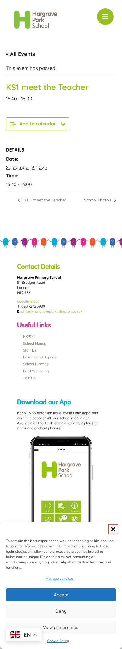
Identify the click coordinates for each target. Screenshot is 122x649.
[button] (113, 529)
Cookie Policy (58, 641)
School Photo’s (98, 200)
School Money (34, 343)
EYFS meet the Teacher (43, 200)
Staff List (30, 350)
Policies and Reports (40, 357)
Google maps (28, 301)
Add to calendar (38, 124)
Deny (61, 611)
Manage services (60, 578)
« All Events (20, 54)
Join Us (29, 378)
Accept (61, 595)
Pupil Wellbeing (36, 371)
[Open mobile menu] (105, 16)
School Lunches (36, 364)
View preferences (61, 627)
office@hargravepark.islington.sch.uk (52, 311)
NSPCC (29, 336)
